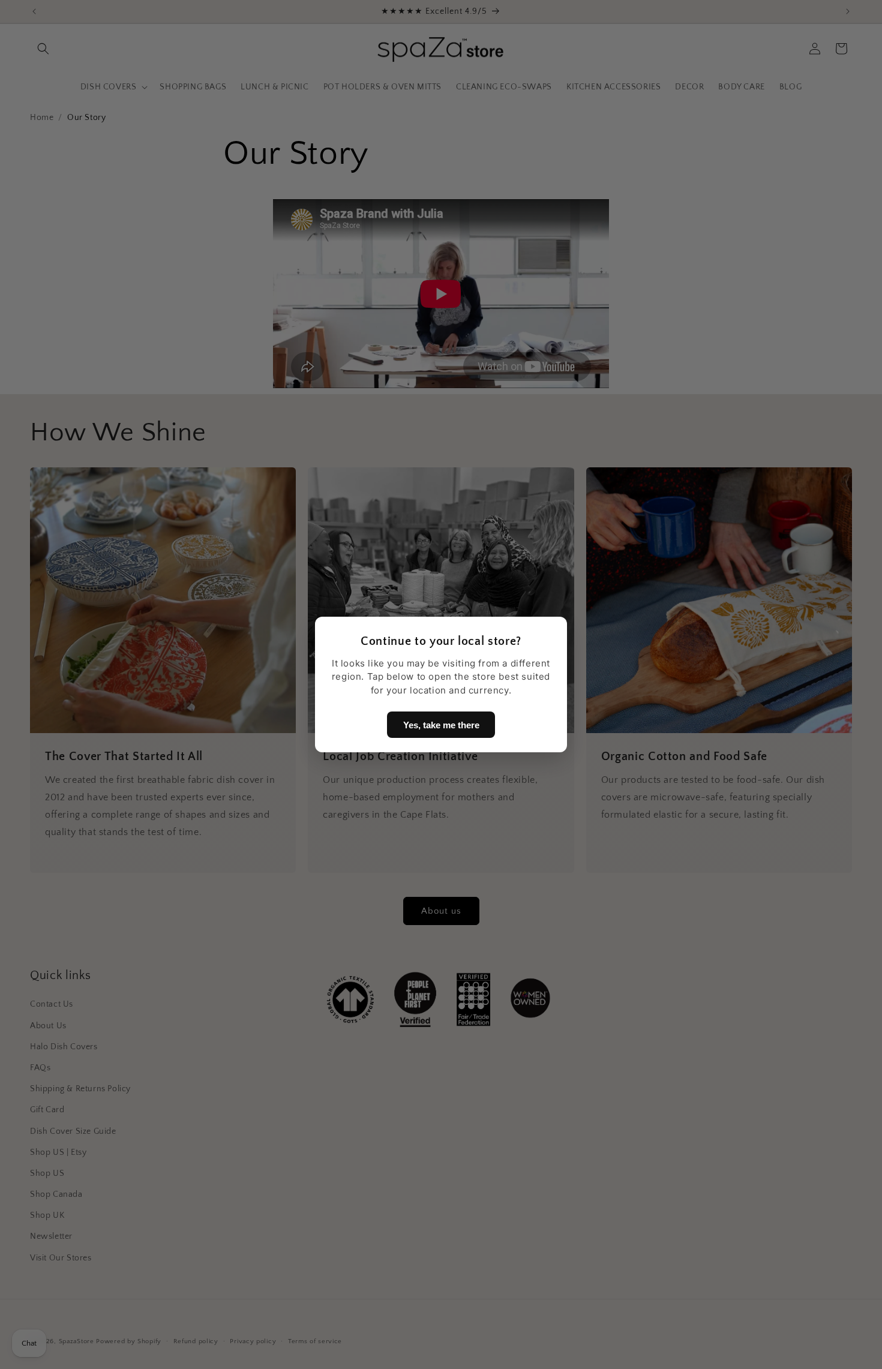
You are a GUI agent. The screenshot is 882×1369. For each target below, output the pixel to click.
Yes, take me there (441, 725)
